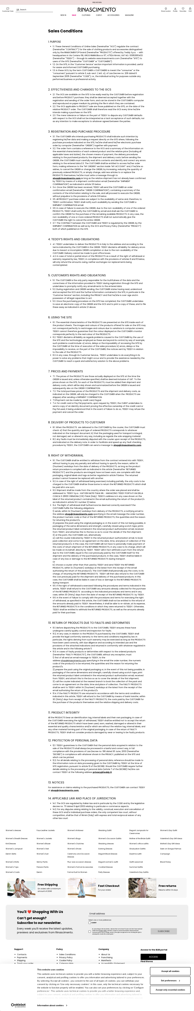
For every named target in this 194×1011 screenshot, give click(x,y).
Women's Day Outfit (168, 830)
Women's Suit (42, 854)
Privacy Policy (66, 957)
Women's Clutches (75, 843)
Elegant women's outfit (108, 862)
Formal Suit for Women (77, 872)
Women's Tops (12, 867)
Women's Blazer (43, 843)
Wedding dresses (106, 843)
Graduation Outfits (137, 848)
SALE (74, 15)
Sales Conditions (67, 954)
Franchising (106, 957)
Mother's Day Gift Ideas (170, 843)
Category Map (66, 963)
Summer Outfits (136, 867)
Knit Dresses (11, 843)
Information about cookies (50, 1005)
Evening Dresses (105, 848)
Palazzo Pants (43, 867)
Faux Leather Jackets (46, 830)
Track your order (25, 963)
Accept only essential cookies (170, 990)
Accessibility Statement (113, 963)
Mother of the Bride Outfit (139, 838)
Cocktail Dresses (105, 867)
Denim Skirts (11, 854)
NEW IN (63, 15)
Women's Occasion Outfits (109, 838)
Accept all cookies (170, 971)
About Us (105, 954)
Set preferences (169, 980)
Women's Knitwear (75, 830)
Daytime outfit (135, 854)
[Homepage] (97, 10)
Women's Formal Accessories (80, 867)
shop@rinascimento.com (73, 660)
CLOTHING (86, 15)
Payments (22, 957)
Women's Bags (74, 838)
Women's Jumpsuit (14, 848)
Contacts (21, 954)
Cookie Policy (65, 960)
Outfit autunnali (136, 862)
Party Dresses (104, 872)
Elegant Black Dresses (107, 854)
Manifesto (106, 960)
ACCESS (153, 956)
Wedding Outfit (104, 830)
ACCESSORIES (113, 15)
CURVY (99, 15)
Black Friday (165, 862)
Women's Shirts (12, 862)
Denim (39, 872)
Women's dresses (13, 830)
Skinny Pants (42, 862)
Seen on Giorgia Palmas (170, 848)
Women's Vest (43, 848)
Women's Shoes (74, 848)
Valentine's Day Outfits (139, 872)
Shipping (21, 960)
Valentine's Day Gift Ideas (171, 838)
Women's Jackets (44, 838)
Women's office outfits (139, 843)
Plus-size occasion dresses (79, 862)
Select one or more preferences (99, 920)
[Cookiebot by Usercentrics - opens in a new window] (18, 1005)
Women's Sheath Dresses (17, 838)
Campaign (165, 854)
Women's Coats (13, 872)
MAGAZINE (129, 15)
